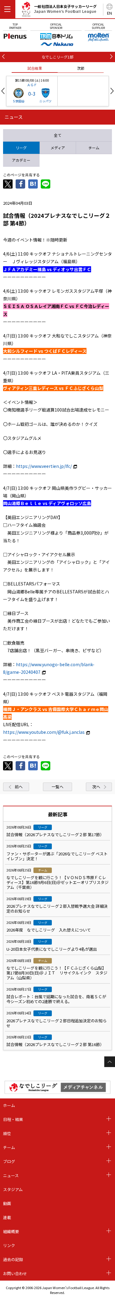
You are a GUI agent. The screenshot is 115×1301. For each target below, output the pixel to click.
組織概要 (11, 1231)
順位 (7, 1133)
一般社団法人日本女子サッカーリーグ (65, 9)
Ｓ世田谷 (18, 101)
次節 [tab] (80, 68)
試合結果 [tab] (34, 68)
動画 (7, 1203)
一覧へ (57, 787)
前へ (19, 787)
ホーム (9, 1105)
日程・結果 (13, 1119)
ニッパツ (45, 101)
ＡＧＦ (32, 84)
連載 (7, 1217)
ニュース (11, 1175)
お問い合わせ (15, 1273)
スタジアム (13, 1189)
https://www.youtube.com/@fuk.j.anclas (44, 732)
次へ (96, 787)
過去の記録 (13, 1259)
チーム (9, 1147)
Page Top (109, 1061)
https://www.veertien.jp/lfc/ (44, 466)
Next (112, 91)
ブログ (9, 1161)
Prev (3, 91)
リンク (9, 1245)
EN (109, 13)
